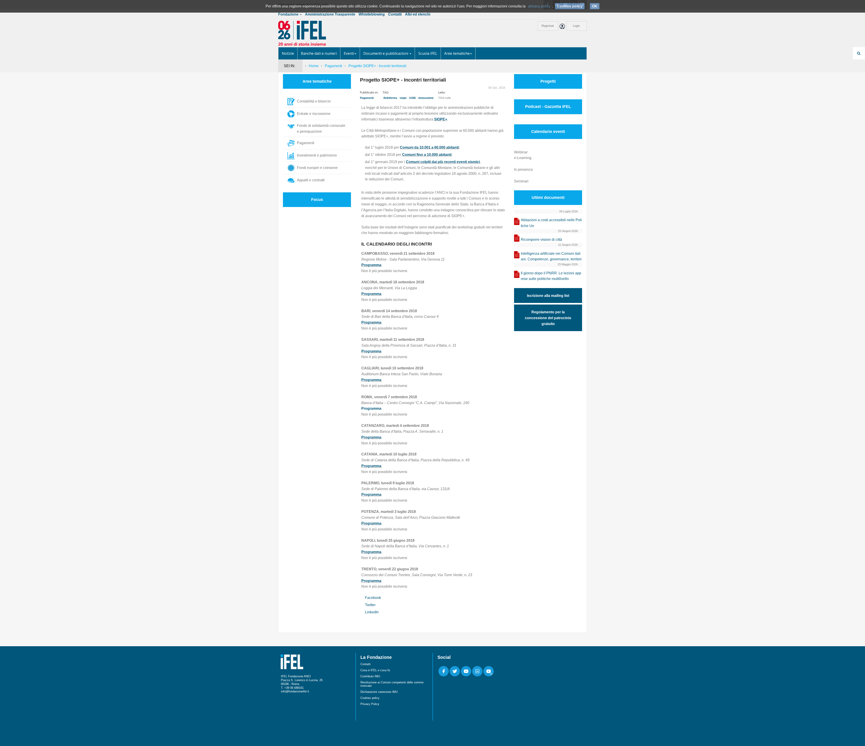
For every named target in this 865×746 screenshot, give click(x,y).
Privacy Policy (369, 704)
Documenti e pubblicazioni (386, 53)
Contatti (395, 14)
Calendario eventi (548, 131)
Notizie (288, 53)
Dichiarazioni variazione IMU (379, 692)
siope (403, 98)
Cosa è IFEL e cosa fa (375, 670)
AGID (412, 98)
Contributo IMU (370, 676)
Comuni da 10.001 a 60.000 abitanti (429, 147)
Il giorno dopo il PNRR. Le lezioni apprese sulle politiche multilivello (551, 276)
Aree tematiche (457, 53)
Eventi (349, 53)
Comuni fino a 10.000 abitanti (426, 155)
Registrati (548, 25)
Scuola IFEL (427, 53)
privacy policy (539, 6)
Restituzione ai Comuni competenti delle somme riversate (391, 684)
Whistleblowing (372, 14)
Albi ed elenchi (417, 14)
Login (576, 25)
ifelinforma (390, 98)
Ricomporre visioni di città (541, 239)
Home (314, 66)
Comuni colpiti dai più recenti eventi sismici (443, 162)
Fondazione (288, 14)
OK (594, 6)
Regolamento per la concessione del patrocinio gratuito (548, 318)
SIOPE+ (440, 119)
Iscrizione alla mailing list (548, 296)
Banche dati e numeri (319, 53)
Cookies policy (370, 698)
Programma (371, 265)
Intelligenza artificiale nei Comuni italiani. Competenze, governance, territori (551, 256)
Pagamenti (333, 66)
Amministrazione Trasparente (330, 14)
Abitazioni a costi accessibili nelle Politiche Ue (551, 223)
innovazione (426, 98)
